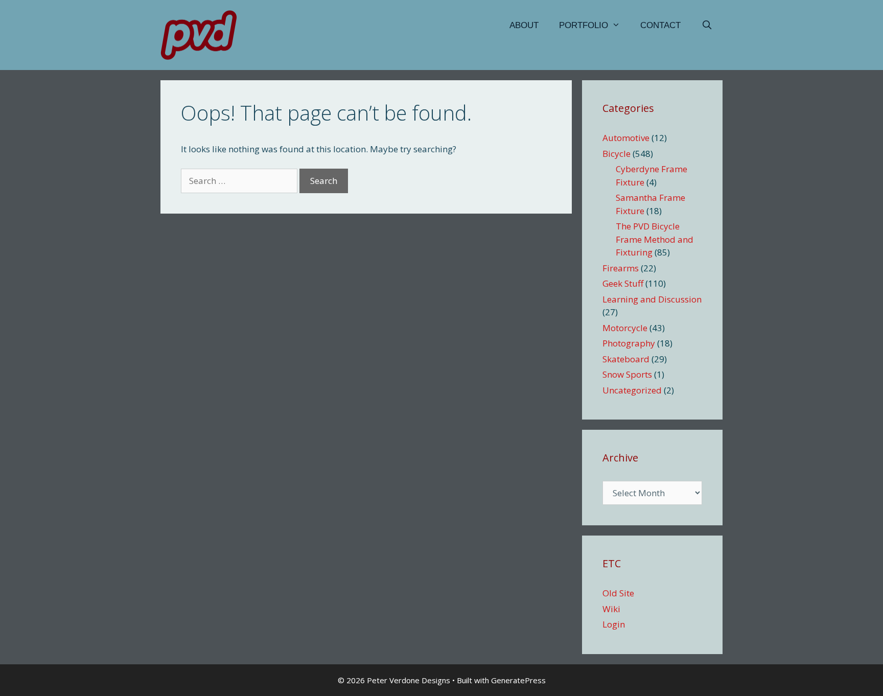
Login (613, 624)
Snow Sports (627, 374)
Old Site (618, 593)
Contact (660, 25)
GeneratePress (518, 680)
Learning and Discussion (652, 299)
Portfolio (583, 25)
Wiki (611, 609)
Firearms (620, 268)
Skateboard (625, 359)
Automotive (625, 138)
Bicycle (616, 153)
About (524, 25)
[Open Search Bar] (707, 25)
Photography (628, 343)
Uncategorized (632, 390)
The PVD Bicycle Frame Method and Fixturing (654, 239)
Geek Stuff (622, 283)
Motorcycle (624, 328)
